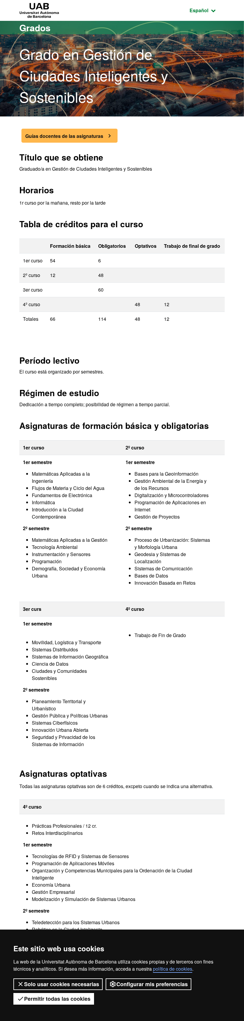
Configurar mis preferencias (152, 984)
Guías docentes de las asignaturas (64, 136)
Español (207, 10)
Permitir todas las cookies (57, 999)
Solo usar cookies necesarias (61, 984)
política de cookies (172, 968)
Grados (35, 27)
